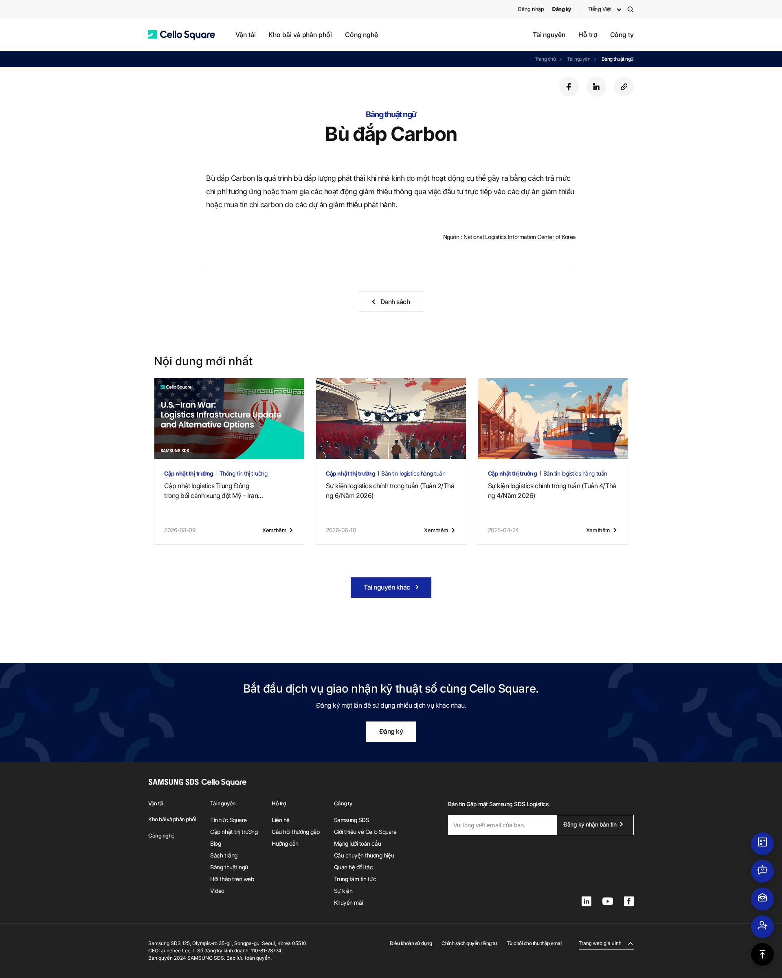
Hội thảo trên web (232, 878)
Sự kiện (343, 890)
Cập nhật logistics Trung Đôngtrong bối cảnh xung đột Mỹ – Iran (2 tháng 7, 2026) (211, 491)
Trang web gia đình (600, 943)
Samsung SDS (351, 819)
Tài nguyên (549, 35)
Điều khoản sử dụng (411, 943)
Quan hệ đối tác (353, 867)
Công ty (622, 35)
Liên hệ (281, 819)
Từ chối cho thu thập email (534, 943)
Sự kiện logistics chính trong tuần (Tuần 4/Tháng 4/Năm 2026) (552, 491)
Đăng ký (391, 731)
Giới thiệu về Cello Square (365, 831)
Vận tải (245, 35)
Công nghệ (361, 35)
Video (217, 890)
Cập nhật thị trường (233, 831)
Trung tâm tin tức (355, 878)
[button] (181, 35)
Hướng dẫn (285, 843)
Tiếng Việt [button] (599, 9)
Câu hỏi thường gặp (295, 831)
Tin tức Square (228, 819)
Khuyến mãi (348, 902)
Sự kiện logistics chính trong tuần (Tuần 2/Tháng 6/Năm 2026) (390, 491)
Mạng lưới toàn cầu (357, 843)
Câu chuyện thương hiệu (364, 855)
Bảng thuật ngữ (618, 59)
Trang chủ (545, 59)
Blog (215, 843)
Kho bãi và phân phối (300, 35)
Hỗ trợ (587, 35)
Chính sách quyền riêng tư (469, 943)
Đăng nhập (531, 9)
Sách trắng (223, 855)
